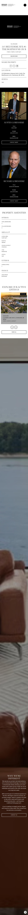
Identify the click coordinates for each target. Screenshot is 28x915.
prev (12, 327)
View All (14, 332)
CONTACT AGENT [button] (14, 142)
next (15, 327)
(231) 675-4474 (14, 133)
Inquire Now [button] (14, 56)
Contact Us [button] (14, 815)
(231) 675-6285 (14, 191)
